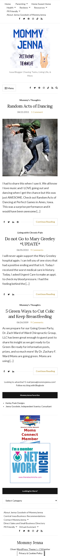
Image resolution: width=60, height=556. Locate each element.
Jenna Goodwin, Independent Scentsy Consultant (29, 406)
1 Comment (37, 112)
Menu (10, 88)
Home (8, 4)
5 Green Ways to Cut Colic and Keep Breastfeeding (30, 314)
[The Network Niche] (30, 462)
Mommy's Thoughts (30, 100)
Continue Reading (45, 221)
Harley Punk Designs (15, 403)
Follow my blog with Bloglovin (30, 385)
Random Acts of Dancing (30, 106)
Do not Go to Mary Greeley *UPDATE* (30, 241)
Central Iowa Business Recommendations (24, 516)
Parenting (20, 4)
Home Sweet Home (41, 4)
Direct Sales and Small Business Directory (24, 523)
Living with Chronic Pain (30, 232)
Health (10, 7)
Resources (39, 7)
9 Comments (37, 250)
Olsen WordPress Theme (23, 549)
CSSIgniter (44, 549)
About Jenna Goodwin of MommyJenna (26, 14)
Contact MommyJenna (15, 519)
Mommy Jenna (30, 542)
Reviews (24, 7)
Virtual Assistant (27, 527)
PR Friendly (12, 11)
